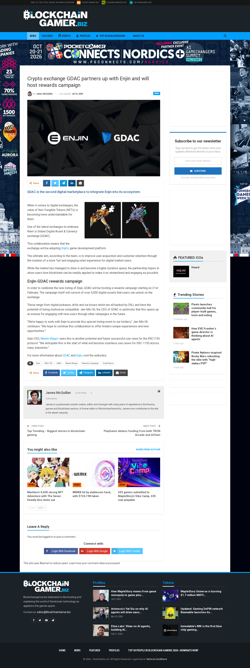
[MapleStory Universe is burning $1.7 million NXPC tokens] (170, 595)
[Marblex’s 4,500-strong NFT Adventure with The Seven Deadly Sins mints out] (48, 472)
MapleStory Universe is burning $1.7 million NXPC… (201, 593)
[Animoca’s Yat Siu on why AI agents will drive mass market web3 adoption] (101, 613)
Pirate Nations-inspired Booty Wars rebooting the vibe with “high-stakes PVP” (206, 358)
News (33, 35)
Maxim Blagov (49, 338)
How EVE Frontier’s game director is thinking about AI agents (203, 334)
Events (66, 35)
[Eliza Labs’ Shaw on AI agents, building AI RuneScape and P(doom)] (101, 630)
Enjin (79, 355)
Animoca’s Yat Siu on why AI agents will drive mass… (129, 610)
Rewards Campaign (90, 363)
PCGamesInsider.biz (117, 2)
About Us (138, 35)
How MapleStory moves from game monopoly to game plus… (133, 593)
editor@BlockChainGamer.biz (54, 612)
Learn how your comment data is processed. (94, 563)
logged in (47, 536)
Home (62, 650)
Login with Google (97, 551)
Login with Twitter (129, 551)
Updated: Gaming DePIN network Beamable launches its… (202, 610)
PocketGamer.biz (90, 2)
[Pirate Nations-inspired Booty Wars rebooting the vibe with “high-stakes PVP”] (181, 357)
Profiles (85, 35)
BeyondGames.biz (143, 2)
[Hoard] (181, 271)
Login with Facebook (63, 551)
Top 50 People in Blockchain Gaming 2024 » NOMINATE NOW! (163, 650)
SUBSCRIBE (200, 171)
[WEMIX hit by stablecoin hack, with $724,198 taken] (94, 472)
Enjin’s (65, 248)
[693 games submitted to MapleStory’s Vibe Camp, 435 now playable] (139, 472)
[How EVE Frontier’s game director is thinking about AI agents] (181, 333)
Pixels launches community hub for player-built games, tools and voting (203, 310)
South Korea (108, 363)
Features (47, 35)
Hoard (195, 267)
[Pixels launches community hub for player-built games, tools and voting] (181, 308)
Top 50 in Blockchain (112, 35)
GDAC (66, 355)
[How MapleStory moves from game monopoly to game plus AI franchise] (101, 595)
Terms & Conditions (156, 659)
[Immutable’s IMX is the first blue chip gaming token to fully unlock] (170, 630)
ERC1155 (48, 363)
